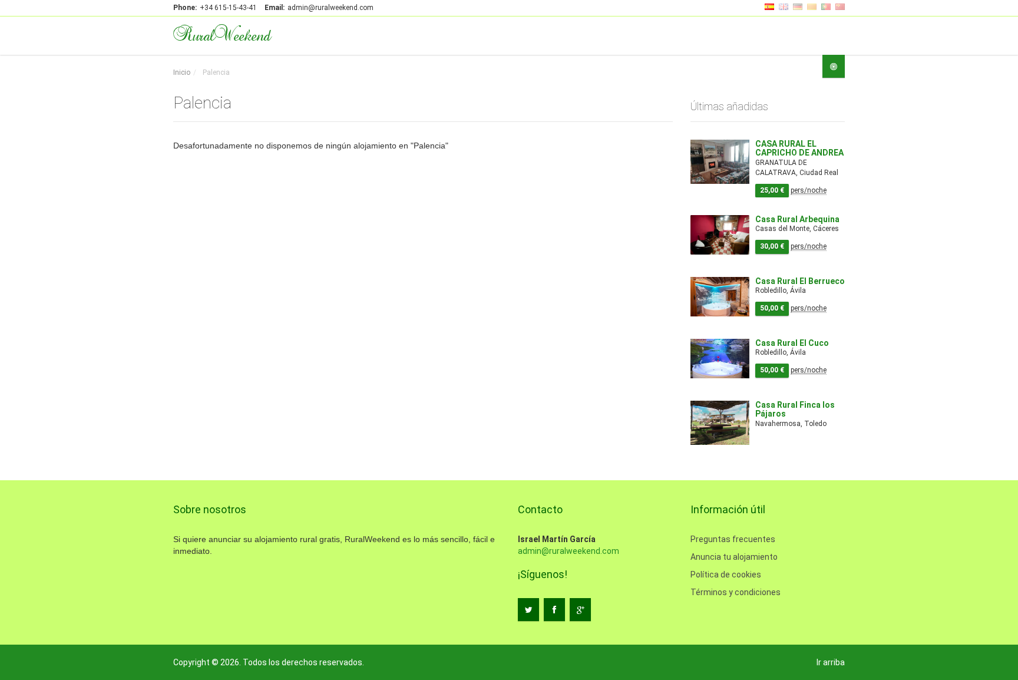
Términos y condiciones (735, 592)
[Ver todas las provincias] (833, 66)
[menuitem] (181, 73)
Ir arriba (831, 662)
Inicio (181, 72)
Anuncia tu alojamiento (734, 557)
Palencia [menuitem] (215, 72)
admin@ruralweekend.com (568, 551)
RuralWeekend (221, 34)
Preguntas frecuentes (732, 539)
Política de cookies (725, 574)
